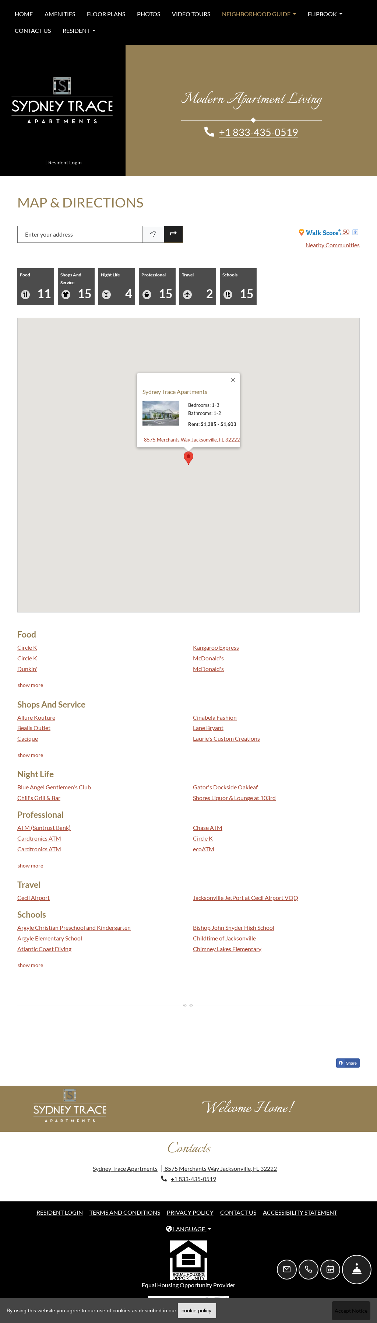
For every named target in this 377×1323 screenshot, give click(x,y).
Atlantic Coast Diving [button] (44, 938)
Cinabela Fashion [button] (215, 707)
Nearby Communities (333, 235)
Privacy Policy (190, 1202)
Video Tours (191, 13)
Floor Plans (106, 13)
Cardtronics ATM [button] (39, 828)
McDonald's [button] (208, 648)
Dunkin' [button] (27, 658)
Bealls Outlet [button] (33, 718)
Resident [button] (77, 30)
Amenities (60, 13)
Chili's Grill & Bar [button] (38, 788)
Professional (157, 276)
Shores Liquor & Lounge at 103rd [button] (234, 788)
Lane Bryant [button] (208, 718)
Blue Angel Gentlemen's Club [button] (54, 777)
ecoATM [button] (203, 838)
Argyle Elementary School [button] (49, 928)
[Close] (233, 370)
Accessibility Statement (300, 1202)
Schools (238, 276)
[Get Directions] (173, 224)
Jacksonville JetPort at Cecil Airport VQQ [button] (245, 887)
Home (24, 13)
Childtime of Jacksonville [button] (224, 928)
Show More (30, 675)
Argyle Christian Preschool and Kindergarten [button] (74, 917)
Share (351, 1053)
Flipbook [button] (323, 13)
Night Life (116, 276)
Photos (148, 13)
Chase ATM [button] (207, 817)
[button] (188, 448)
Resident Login (65, 152)
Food (35, 276)
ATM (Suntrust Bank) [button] (44, 817)
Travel (197, 276)
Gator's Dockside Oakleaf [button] (225, 777)
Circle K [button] (27, 637)
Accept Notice (351, 1311)
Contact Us (33, 30)
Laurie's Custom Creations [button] (226, 728)
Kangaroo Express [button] (216, 637)
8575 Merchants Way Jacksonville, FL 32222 (192, 429)
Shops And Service (76, 276)
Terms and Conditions (124, 1202)
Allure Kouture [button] (36, 707)
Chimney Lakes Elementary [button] (227, 938)
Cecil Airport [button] (33, 887)
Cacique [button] (27, 728)
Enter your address (49, 224)
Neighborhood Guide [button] (257, 13)
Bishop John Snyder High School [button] (233, 917)
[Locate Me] (153, 224)
